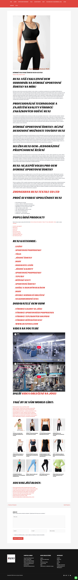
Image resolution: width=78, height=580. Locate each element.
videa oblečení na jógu (39, 393)
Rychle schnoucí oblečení (29, 295)
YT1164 (46, 222)
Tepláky (19, 276)
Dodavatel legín (24, 265)
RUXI (11, 1)
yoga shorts (15, 228)
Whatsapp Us (59, 567)
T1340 (43, 222)
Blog (17, 5)
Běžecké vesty (23, 280)
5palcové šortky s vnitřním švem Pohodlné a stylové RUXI (24, 408)
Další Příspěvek (67, 504)
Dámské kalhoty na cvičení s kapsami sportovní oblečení (24, 412)
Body (43, 1)
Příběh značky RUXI (27, 559)
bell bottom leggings (17, 232)
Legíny (15, 1)
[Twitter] (66, 575)
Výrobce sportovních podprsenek (34, 312)
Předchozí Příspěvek (11, 504)
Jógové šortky (37, 1)
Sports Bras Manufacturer (29, 560)
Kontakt (12, 5)
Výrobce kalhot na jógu (28, 308)
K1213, (32, 222)
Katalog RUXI (26, 564)
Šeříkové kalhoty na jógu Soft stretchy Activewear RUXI (23, 409)
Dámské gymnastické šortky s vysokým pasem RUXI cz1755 (24, 411)
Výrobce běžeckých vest (28, 320)
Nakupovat (59, 559)
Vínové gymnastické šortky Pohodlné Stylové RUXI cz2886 (24, 487)
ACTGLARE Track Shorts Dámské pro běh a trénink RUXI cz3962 (25, 488)
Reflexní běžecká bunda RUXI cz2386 (20, 495)
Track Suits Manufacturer (29, 563)
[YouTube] (70, 575)
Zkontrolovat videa (44, 562)
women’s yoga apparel (17, 226)
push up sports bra (16, 231)
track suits (15, 230)
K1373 (37, 222)
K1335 (34, 222)
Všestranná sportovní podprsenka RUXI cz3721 (22, 494)
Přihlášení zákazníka (61, 564)
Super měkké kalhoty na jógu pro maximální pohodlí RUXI (24, 416)
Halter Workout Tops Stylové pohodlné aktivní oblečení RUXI (24, 413)
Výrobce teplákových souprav (32, 316)
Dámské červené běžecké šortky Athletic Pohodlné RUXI (23, 491)
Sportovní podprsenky (23, 1)
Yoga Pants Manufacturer (29, 558)
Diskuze (14, 74)
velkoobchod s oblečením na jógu (54, 1)
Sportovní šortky (25, 283)
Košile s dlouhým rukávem (30, 287)
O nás (64, 1)
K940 (49, 222)
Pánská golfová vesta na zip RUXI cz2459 (21, 406)
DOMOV (58, 558)
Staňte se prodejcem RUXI (29, 562)
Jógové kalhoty (24, 268)
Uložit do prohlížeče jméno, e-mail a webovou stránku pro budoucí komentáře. (29, 534)
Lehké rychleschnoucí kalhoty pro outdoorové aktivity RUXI (24, 490)
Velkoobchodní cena (26, 298)
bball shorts (15, 227)
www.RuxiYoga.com (26, 323)
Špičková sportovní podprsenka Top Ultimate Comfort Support (25, 415)
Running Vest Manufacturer (29, 566)
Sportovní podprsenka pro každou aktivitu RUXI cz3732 (23, 497)
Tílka (31, 1)
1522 (55, 222)
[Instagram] (68, 575)
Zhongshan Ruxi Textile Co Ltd (36, 192)
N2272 (40, 222)
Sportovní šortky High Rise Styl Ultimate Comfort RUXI (23, 492)
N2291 (52, 222)
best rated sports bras (17, 235)
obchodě (14, 223)
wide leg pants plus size (17, 234)
